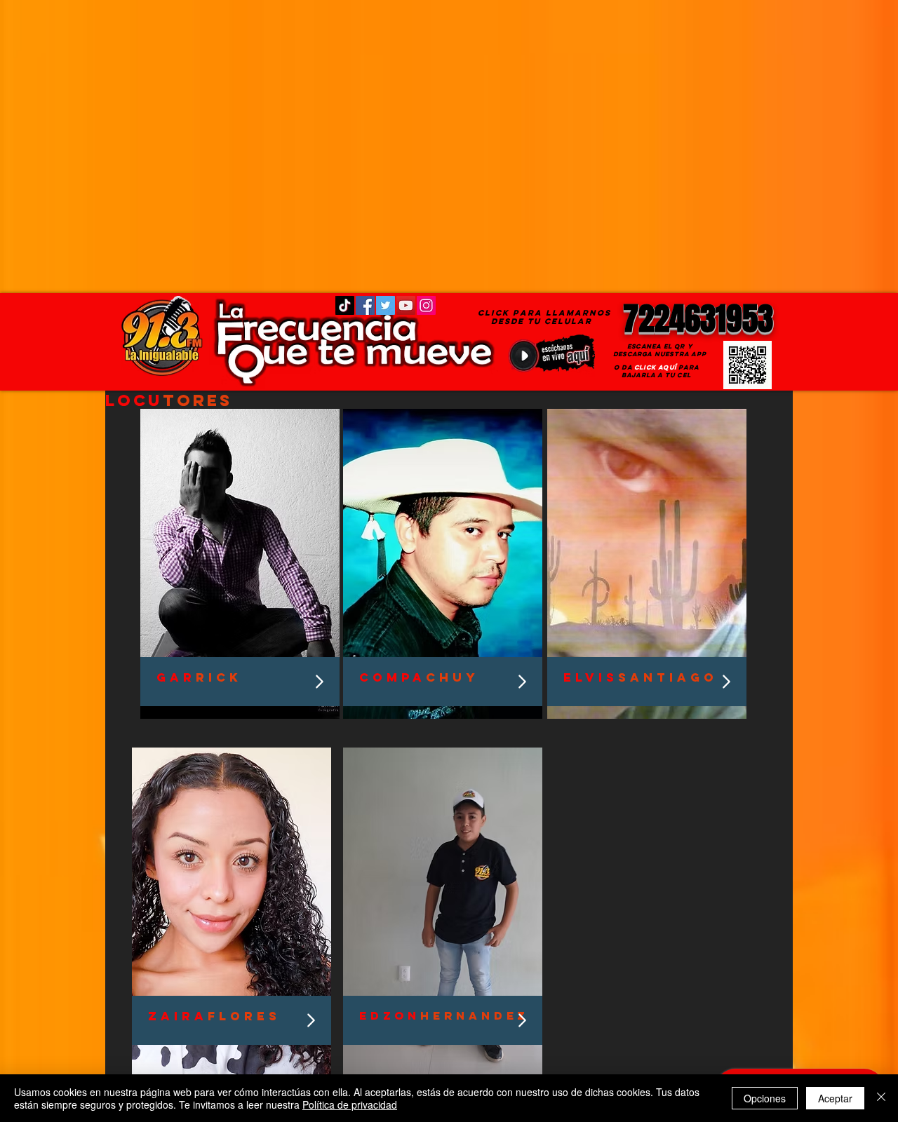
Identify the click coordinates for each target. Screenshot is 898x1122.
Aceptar (835, 1098)
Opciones (765, 1098)
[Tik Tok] (344, 305)
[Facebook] (365, 305)
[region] (240, 564)
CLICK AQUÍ (655, 367)
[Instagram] (426, 305)
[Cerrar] (881, 1098)
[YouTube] (405, 305)
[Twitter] (385, 305)
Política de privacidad (349, 1104)
